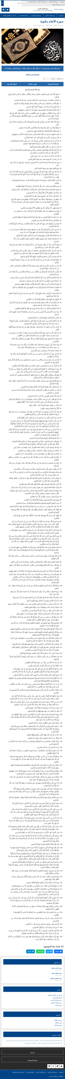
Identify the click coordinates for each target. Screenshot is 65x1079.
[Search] (2, 3)
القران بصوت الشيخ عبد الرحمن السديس (32, 1043)
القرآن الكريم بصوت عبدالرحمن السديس (14, 1040)
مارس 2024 (58, 1025)
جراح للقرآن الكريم (43, 8)
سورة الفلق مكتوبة (57, 973)
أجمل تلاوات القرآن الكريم (57, 1040)
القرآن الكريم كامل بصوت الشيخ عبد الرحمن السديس (51, 1043)
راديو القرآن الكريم (56, 1000)
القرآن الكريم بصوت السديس (45, 1040)
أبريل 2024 (58, 1023)
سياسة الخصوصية (32, 1060)
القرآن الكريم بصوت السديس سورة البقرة (30, 1040)
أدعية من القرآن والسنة (55, 995)
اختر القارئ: (59, 78)
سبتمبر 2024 (58, 1020)
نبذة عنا (32, 1052)
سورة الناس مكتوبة (56, 968)
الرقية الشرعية (57, 998)
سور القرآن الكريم (38, 25)
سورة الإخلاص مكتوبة (56, 978)
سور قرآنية (58, 1005)
